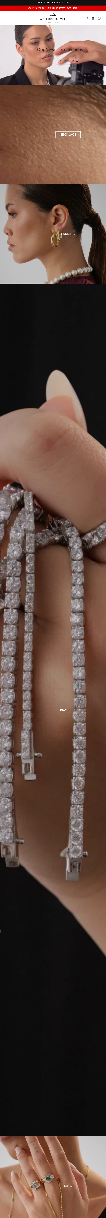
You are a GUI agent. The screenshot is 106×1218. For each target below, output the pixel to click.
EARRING (68, 234)
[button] (6, 18)
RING (68, 1186)
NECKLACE (68, 134)
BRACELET (68, 710)
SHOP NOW (69, 61)
